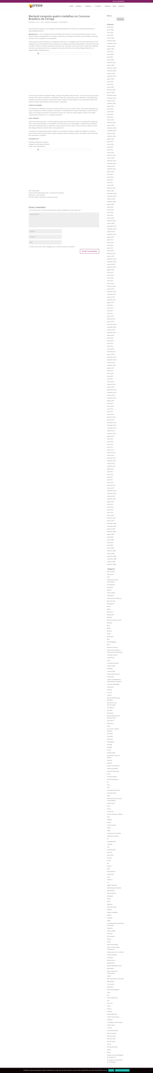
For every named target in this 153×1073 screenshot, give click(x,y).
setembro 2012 (111, 433)
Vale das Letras (111, 1036)
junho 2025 (110, 54)
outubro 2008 (111, 561)
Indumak (109, 844)
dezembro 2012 (111, 425)
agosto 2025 (110, 49)
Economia (110, 733)
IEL (108, 839)
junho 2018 (110, 275)
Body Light (110, 636)
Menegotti (110, 896)
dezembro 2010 (111, 491)
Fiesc (108, 785)
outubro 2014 (111, 395)
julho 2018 (110, 272)
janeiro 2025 (110, 65)
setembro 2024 (111, 76)
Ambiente (110, 587)
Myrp (108, 901)
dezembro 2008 (111, 556)
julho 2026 (110, 27)
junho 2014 (110, 406)
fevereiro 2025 (111, 62)
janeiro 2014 (110, 420)
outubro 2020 (111, 199)
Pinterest (109, 933)
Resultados (110, 968)
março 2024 (110, 87)
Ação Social (110, 574)
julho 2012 (110, 439)
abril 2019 (110, 248)
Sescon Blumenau (112, 998)
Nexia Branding (111, 907)
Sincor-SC (110, 1003)
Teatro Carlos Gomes (113, 1017)
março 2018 (110, 283)
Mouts (109, 899)
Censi (108, 660)
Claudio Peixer (111, 666)
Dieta (108, 726)
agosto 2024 (110, 79)
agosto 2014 (110, 401)
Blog (108, 625)
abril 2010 (110, 512)
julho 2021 (110, 174)
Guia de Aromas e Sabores (115, 814)
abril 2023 (110, 117)
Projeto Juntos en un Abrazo (115, 952)
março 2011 (110, 482)
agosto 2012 (110, 436)
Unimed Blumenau (112, 1030)
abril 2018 (110, 281)
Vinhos (109, 1044)
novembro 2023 (111, 98)
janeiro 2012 (110, 455)
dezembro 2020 (111, 193)
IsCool (109, 860)
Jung (108, 869)
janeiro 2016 (110, 354)
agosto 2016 (110, 335)
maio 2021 (110, 180)
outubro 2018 (111, 264)
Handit (109, 822)
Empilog (109, 744)
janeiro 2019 (110, 256)
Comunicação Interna (113, 674)
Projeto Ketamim (112, 955)
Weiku (109, 1052)
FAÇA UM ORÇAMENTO (118, 1)
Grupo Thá (110, 811)
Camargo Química (112, 655)
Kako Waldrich (111, 871)
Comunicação (111, 671)
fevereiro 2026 (111, 41)
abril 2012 (110, 447)
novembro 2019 (111, 229)
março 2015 (110, 381)
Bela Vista (110, 612)
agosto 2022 (110, 139)
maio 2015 (110, 376)
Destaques (54, 22)
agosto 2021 (110, 171)
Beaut (108, 606)
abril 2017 (110, 313)
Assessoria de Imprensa (114, 598)
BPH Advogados (111, 642)
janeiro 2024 (110, 92)
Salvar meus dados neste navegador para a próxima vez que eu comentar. (53, 247)
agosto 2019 (110, 237)
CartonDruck (110, 657)
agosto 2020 (110, 204)
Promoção (110, 957)
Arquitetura (110, 595)
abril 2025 (110, 57)
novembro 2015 (111, 360)
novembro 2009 (111, 526)
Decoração (110, 713)
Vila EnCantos (111, 1041)
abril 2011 (110, 480)
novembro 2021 (111, 163)
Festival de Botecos (112, 779)
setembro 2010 (111, 499)
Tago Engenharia (112, 1014)
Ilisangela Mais (111, 841)
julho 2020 (110, 207)
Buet (108, 644)
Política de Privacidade (122, 1070)
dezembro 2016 (111, 324)
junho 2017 (110, 308)
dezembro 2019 (111, 226)
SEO (108, 995)
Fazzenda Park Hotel (113, 771)
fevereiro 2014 (111, 417)
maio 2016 (110, 343)
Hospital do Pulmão (113, 836)
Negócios (109, 904)
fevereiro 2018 (111, 286)
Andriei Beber (111, 593)
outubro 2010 (111, 496)
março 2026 (110, 38)
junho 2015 (110, 373)
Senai (108, 992)
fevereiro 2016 (111, 351)
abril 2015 (110, 379)
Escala (109, 750)
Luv (108, 882)
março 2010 (110, 515)
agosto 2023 (110, 106)
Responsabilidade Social (114, 966)
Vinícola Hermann (112, 1047)
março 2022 (110, 152)
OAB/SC (109, 915)
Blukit (108, 628)
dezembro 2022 (111, 128)
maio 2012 (110, 444)
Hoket (108, 830)
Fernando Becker (112, 776)
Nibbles (109, 909)
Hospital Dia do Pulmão (114, 833)
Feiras (109, 774)
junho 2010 (110, 507)
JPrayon (109, 866)
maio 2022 (110, 147)
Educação (110, 736)
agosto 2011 (110, 469)
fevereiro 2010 (111, 518)
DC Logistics (110, 707)
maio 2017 (110, 311)
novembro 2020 (111, 196)
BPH (108, 639)
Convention (110, 687)
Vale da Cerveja (111, 1033)
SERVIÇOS (88, 6)
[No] (151, 1070)
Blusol (109, 634)
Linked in (109, 879)
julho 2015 (110, 371)
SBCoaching (110, 981)
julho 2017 (110, 305)
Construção (110, 677)
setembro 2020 (111, 201)
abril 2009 (110, 545)
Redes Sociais (111, 960)
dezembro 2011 (111, 458)
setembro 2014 (111, 398)
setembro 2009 (111, 531)
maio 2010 (110, 510)
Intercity (109, 852)
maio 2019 (110, 245)
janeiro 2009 (110, 553)
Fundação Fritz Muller (113, 790)
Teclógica (110, 1019)
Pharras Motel (111, 931)
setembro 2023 (111, 103)
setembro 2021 (111, 169)
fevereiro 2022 (111, 155)
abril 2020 (110, 215)
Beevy (108, 609)
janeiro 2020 (110, 223)
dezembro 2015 (111, 357)
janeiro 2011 (110, 488)
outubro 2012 (111, 431)
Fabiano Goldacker (112, 768)
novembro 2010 (111, 493)
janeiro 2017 (110, 321)
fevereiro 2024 (111, 90)
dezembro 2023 (111, 95)
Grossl (109, 809)
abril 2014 (110, 411)
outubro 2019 (111, 231)
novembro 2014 (111, 392)
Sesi (108, 1000)
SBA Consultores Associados (115, 979)
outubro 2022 (111, 133)
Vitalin (109, 1050)
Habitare (109, 820)
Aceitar (111, 1070)
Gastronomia (111, 803)
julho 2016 (110, 338)
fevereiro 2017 (111, 319)
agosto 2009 (110, 534)
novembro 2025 (111, 43)
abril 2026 (110, 35)
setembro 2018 (111, 267)
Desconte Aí (110, 720)
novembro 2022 (111, 131)
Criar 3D (109, 692)
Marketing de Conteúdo (114, 888)
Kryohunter (110, 874)
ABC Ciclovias (111, 571)
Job (108, 863)
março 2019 (110, 251)
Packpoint (110, 928)
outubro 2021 (111, 166)
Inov (108, 847)
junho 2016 (110, 341)
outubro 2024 (111, 73)
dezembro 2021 (111, 161)
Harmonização (111, 825)
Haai (108, 817)
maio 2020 (110, 212)
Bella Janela (110, 614)
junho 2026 (110, 30)
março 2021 (110, 185)
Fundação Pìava (111, 793)
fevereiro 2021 (111, 188)
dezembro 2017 (111, 291)
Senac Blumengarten (113, 989)
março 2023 (110, 120)
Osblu (109, 920)
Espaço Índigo (111, 753)
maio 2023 (110, 114)
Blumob (109, 631)
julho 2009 (110, 537)
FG (108, 782)
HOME (71, 6)
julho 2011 (110, 471)
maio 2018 (110, 278)
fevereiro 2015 (111, 384)
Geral (108, 806)
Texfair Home (111, 1025)
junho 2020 (110, 210)
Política (109, 939)
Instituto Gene (111, 850)
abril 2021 (110, 182)
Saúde (109, 976)
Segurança (110, 987)
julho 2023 (110, 109)
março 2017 (110, 316)
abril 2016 (110, 346)
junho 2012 (110, 441)
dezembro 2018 (111, 259)
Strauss (109, 1009)
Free (108, 787)
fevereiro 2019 (111, 253)
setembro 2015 (111, 365)
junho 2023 (110, 111)
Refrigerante (110, 963)
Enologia (109, 747)
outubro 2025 (111, 46)
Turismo (109, 1028)
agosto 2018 (110, 270)
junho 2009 (110, 540)
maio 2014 (110, 409)
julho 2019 (110, 240)
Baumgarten (110, 604)
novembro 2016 (111, 327)
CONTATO (121, 6)
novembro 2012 (111, 428)
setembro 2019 (111, 234)
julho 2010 (110, 504)
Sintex (109, 1006)
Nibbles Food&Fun (112, 912)
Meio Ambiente (111, 893)
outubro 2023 (111, 101)
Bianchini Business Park (114, 620)
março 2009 (110, 548)
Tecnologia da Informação (114, 1022)
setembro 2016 (111, 332)
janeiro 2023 (110, 125)
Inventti (109, 858)
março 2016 (110, 349)
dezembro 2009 (111, 523)
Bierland (48, 22)
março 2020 (110, 218)
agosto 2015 (110, 368)
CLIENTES (98, 6)
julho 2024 (110, 81)
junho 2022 (110, 144)
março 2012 (110, 450)
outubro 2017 (111, 297)
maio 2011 (110, 477)
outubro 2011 (111, 463)
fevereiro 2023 (111, 122)
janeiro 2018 (110, 289)
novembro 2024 (111, 71)
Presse (33, 22)
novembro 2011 (111, 461)
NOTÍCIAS (107, 6)
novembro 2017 (111, 294)
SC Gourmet (110, 984)
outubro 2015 (111, 362)
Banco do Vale (111, 601)
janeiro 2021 (110, 191)
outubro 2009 (111, 529)
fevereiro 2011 (111, 485)
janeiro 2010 (110, 521)
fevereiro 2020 (111, 221)
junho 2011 (110, 474)
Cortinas (109, 690)
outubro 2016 (111, 330)
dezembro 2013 (111, 422)
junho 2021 (110, 177)
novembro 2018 (111, 261)
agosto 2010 (110, 501)
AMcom (109, 590)
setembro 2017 (111, 300)
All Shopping (111, 584)
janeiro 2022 (110, 158)
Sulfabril (109, 1011)
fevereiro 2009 (111, 551)
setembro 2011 (111, 466)
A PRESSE (78, 6)
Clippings (110, 668)
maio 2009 (110, 542)
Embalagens (110, 742)
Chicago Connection (113, 663)
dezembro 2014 (111, 390)
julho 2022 (110, 141)
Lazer (108, 877)
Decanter (109, 710)
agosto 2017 (110, 302)
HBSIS (108, 828)
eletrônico (110, 739)
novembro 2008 (111, 559)
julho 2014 (110, 403)
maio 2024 (110, 84)
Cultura (109, 695)
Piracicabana (111, 936)
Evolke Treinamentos (113, 766)
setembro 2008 (111, 564)
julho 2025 (110, 51)
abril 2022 (110, 150)
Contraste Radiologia (113, 684)
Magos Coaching (112, 885)
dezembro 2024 (111, 68)
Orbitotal (109, 918)
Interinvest (110, 855)
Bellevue (109, 617)
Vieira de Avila (111, 1039)
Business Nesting (112, 647)
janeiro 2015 (110, 387)
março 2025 (110, 60)
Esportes (109, 760)
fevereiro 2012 (111, 452)
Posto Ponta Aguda (112, 944)
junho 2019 (110, 242)
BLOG (114, 6)
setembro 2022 (111, 136)
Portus (109, 942)
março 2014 (110, 414)
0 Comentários (63, 22)
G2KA (108, 796)
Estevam (109, 763)
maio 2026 (110, 32)
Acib (108, 577)
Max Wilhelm (111, 890)
